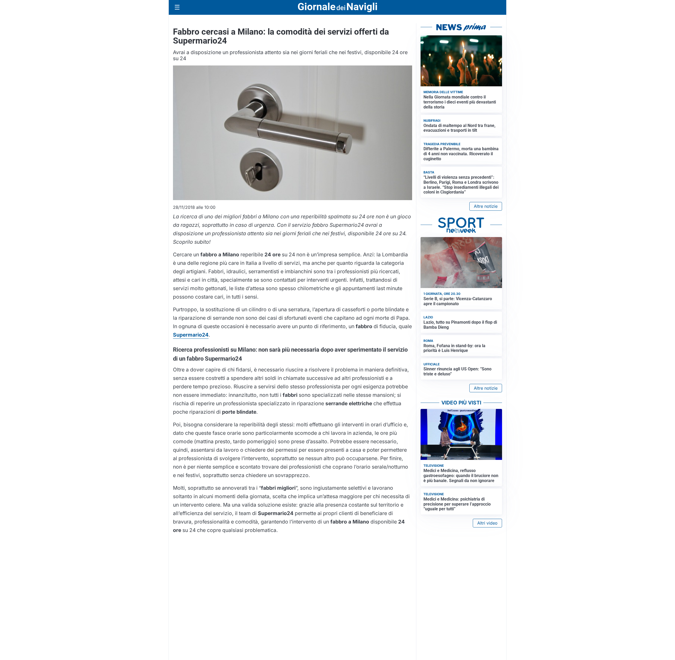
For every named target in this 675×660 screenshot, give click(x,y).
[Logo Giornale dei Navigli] (337, 7)
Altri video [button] (487, 523)
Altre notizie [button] (486, 206)
